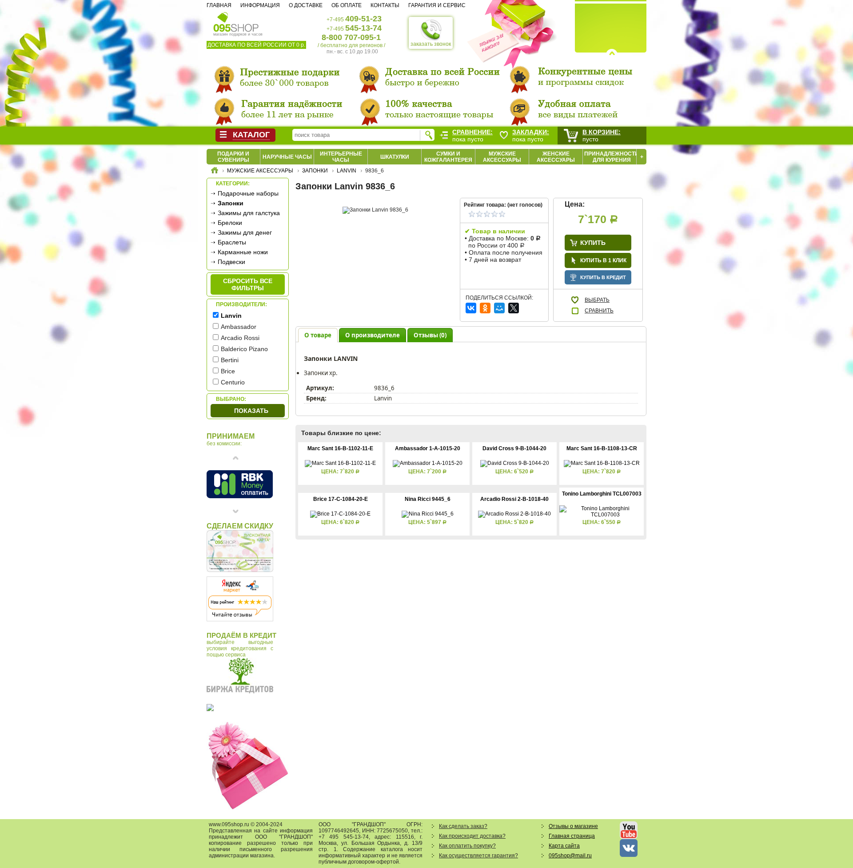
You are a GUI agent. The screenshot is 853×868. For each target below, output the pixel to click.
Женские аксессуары (556, 157)
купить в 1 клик (603, 260)
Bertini (230, 360)
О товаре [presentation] (317, 335)
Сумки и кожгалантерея (448, 157)
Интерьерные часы (341, 157)
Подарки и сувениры (233, 157)
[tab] (318, 335)
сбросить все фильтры (247, 284)
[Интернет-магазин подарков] (214, 171)
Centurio (233, 382)
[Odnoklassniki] (485, 308)
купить (593, 242)
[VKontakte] (471, 308)
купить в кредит (603, 277)
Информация (260, 5)
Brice (228, 371)
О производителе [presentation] (372, 335)
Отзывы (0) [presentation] (430, 335)
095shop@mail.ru (570, 855)
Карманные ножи (243, 252)
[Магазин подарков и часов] (236, 21)
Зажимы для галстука (249, 212)
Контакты (385, 5)
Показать (251, 410)
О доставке (306, 5)
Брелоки (230, 222)
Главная (219, 5)
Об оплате (346, 5)
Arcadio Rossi (240, 337)
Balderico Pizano (244, 348)
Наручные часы (287, 157)
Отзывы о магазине (573, 826)
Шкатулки (394, 157)
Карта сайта (564, 846)
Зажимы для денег (245, 232)
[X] (513, 308)
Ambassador (238, 326)
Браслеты (232, 242)
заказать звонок (431, 44)
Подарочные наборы (248, 193)
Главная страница (572, 836)
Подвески (231, 261)
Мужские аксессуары (502, 157)
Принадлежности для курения (611, 157)
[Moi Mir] (499, 308)
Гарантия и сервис (437, 5)
